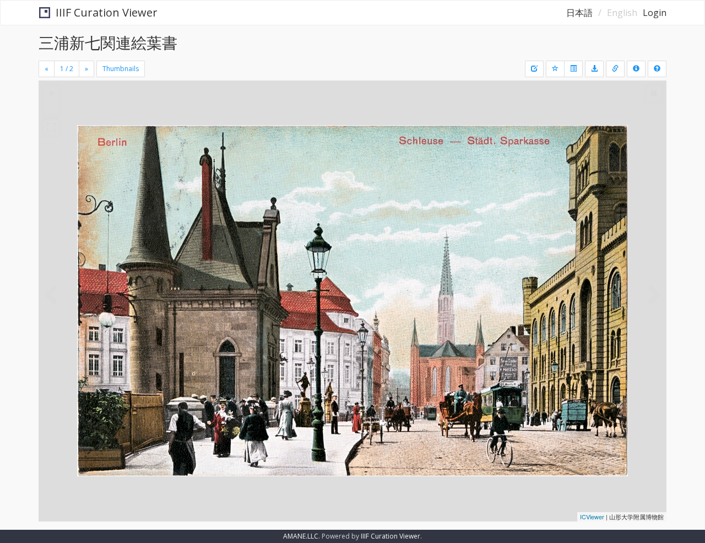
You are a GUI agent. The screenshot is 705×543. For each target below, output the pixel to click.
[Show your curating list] (573, 69)
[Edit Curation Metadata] (534, 69)
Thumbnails (120, 68)
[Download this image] (594, 69)
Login (654, 13)
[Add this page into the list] (555, 69)
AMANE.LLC (300, 536)
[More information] (615, 69)
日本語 (579, 13)
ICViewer (592, 516)
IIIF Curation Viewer (107, 12)
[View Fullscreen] (51, 127)
